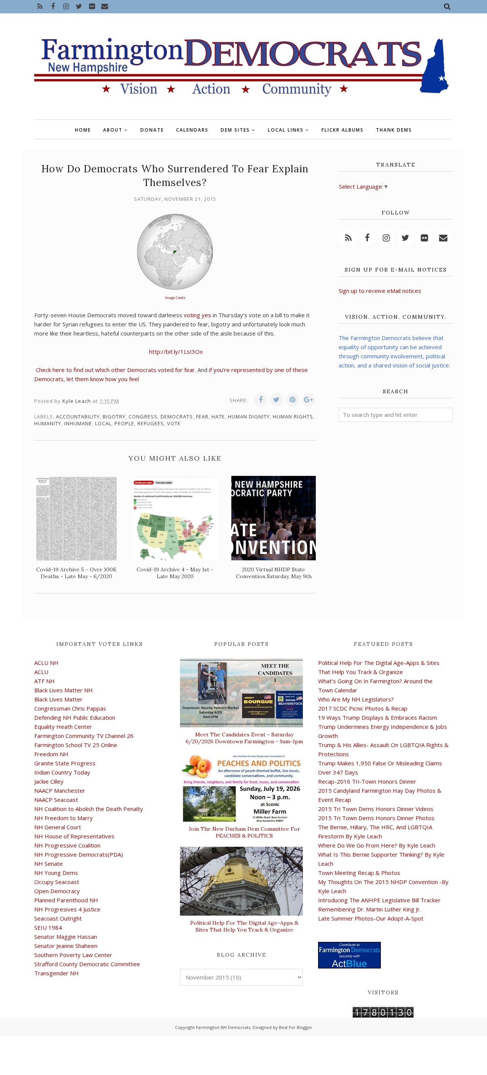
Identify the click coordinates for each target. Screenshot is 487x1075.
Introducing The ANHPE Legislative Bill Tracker (379, 900)
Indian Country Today (62, 772)
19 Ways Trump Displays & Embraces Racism (377, 717)
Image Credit (175, 297)
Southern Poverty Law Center (73, 955)
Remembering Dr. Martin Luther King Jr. (369, 909)
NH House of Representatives (74, 836)
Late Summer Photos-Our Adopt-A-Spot (370, 918)
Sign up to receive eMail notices (380, 290)
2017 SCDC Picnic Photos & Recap (362, 708)
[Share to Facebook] (260, 400)
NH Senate (48, 863)
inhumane (78, 423)
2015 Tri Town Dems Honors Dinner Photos (376, 818)
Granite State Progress (64, 763)
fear (202, 416)
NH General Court (57, 827)
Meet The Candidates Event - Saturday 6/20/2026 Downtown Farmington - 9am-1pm (244, 738)
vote (174, 423)
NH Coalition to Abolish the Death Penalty (88, 809)
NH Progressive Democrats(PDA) (78, 854)
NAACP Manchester (59, 790)
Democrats (177, 416)
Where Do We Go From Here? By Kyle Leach (376, 845)
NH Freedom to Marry (63, 818)
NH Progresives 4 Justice (67, 909)
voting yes (197, 315)
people (124, 423)
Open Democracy (57, 891)
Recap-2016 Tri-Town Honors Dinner (367, 781)
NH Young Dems (56, 872)
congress (143, 416)
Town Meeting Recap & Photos (359, 872)
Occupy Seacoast (56, 882)
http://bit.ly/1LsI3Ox (176, 351)
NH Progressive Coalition (67, 845)
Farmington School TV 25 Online (75, 745)
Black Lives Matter (58, 699)
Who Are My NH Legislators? (356, 699)
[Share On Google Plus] (308, 400)
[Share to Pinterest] (292, 400)
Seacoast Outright (58, 918)
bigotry (114, 416)
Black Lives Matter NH (63, 690)
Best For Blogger (295, 1027)
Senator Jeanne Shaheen (65, 945)
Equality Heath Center (63, 726)
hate (218, 416)
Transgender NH (56, 973)
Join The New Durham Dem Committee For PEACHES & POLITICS (244, 832)
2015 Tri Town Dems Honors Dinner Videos (375, 809)
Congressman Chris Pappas (70, 708)
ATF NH (44, 681)
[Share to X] (276, 400)
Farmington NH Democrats (223, 1027)
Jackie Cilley (49, 781)
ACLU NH (46, 662)
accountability (78, 416)
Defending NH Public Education (74, 717)
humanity (47, 423)
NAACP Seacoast (56, 799)
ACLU (41, 672)
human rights (293, 416)
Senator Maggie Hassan (65, 936)
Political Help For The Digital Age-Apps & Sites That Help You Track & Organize (244, 926)
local (103, 423)
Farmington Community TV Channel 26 (84, 735)
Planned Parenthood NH (66, 900)
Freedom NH (51, 754)
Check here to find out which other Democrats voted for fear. (116, 370)
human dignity (249, 416)
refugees (150, 423)
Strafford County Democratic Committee (87, 964)
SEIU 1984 (48, 927)
